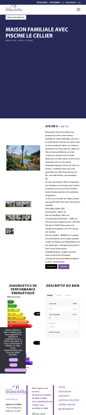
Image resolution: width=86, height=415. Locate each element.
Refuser (13, 365)
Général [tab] (50, 295)
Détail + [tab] (59, 295)
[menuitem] (42, 3)
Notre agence (66, 404)
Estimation (64, 391)
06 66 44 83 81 (71, 2)
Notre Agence (42, 2)
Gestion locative (68, 400)
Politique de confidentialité (16, 370)
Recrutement (55, 2)
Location (64, 396)
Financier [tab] (68, 295)
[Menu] (77, 10)
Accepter (13, 360)
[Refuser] (23, 350)
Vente (61, 387)
